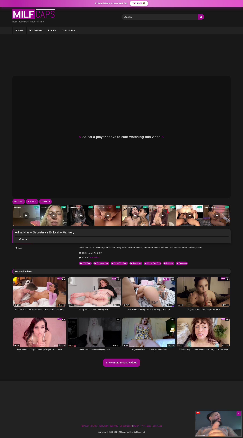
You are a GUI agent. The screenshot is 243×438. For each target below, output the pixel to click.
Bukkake (169, 263)
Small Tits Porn (120, 263)
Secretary (183, 263)
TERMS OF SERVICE (108, 426)
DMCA (136, 426)
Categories (37, 30)
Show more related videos (121, 362)
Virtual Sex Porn (154, 263)
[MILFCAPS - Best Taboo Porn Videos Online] (33, 14)
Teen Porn (137, 263)
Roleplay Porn (102, 263)
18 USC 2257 (126, 426)
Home (20, 30)
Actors (53, 30)
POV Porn (87, 263)
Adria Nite (94, 257)
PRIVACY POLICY (89, 426)
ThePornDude (68, 30)
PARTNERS (146, 426)
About (25, 239)
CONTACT (157, 426)
